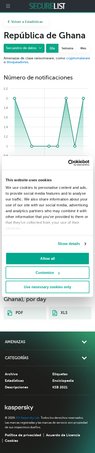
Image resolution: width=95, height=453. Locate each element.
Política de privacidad (23, 435)
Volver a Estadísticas (27, 22)
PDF (19, 313)
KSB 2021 (59, 387)
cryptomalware (78, 58)
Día (52, 48)
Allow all (47, 258)
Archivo (11, 374)
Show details (69, 244)
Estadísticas (14, 381)
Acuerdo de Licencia (63, 435)
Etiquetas (59, 374)
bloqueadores (17, 62)
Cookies (11, 441)
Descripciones (16, 387)
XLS (63, 313)
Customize (45, 272)
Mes (83, 48)
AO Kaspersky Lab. (28, 417)
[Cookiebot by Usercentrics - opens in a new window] (68, 163)
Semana (67, 48)
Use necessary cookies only (47, 287)
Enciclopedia (63, 381)
